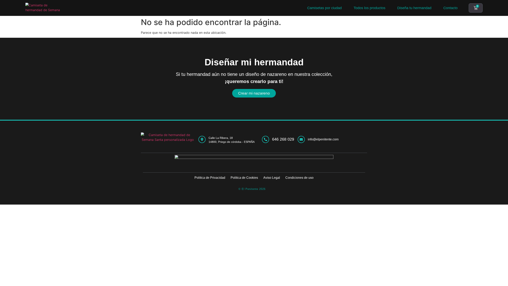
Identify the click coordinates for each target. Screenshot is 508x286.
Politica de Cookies (244, 177)
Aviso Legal (271, 177)
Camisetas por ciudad (324, 8)
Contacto (450, 8)
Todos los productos (369, 8)
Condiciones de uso (299, 177)
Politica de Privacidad (209, 177)
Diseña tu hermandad (414, 8)
